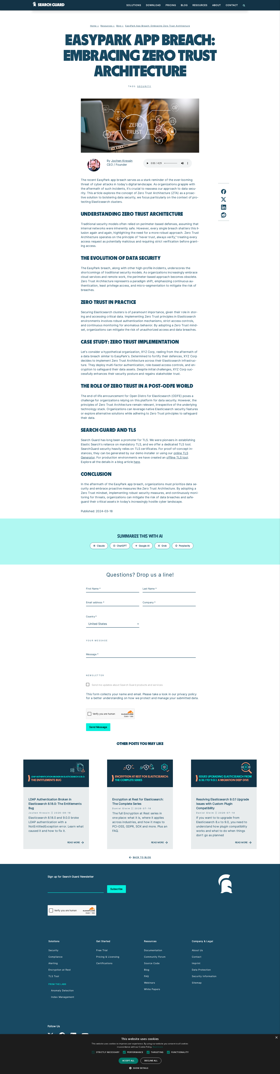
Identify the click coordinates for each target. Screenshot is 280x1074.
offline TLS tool (177, 457)
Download (153, 5)
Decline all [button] (151, 1060)
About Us (197, 950)
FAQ (146, 976)
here (137, 462)
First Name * (93, 588)
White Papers (152, 989)
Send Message (98, 727)
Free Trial (102, 950)
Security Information (204, 976)
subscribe (116, 889)
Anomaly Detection (62, 990)
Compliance (55, 956)
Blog (184, 5)
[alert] (140, 1054)
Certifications (104, 963)
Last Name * (150, 588)
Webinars (149, 982)
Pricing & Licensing (107, 956)
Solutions (133, 5)
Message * (92, 654)
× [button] (276, 1037)
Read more (158, 1046)
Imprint (196, 963)
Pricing (171, 5)
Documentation (153, 950)
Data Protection (201, 969)
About (216, 5)
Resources (199, 5)
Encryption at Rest (59, 969)
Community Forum (155, 956)
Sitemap (197, 982)
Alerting (53, 963)
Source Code (152, 963)
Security (144, 86)
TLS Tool (53, 976)
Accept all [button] (128, 1060)
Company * (149, 602)
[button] (140, 1068)
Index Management (62, 997)
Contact (232, 5)
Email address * (95, 602)
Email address (56, 889)
